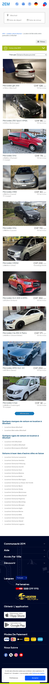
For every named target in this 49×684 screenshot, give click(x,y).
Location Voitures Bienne (14, 473)
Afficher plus (24, 414)
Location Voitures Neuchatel (15, 495)
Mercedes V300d (10, 263)
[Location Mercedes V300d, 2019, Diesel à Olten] (24, 248)
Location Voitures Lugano (14, 524)
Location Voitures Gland (13, 521)
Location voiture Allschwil (14, 33)
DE (36, 5)
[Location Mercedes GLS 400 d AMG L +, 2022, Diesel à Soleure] (24, 283)
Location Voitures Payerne (14, 499)
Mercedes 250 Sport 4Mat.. (15, 120)
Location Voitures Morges (14, 505)
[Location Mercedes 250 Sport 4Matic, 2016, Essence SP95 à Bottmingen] (24, 106)
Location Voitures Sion (13, 470)
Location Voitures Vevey (13, 489)
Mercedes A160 (9, 192)
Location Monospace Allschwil (16, 448)
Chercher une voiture (17, 5)
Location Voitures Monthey (15, 502)
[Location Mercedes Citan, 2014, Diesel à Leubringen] (24, 388)
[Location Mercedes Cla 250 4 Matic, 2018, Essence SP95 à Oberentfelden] (24, 318)
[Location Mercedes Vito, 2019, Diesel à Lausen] (24, 213)
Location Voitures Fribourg (14, 463)
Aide (30, 5)
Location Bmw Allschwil (13, 427)
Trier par (12, 55)
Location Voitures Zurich (14, 467)
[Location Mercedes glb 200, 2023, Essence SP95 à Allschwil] (24, 71)
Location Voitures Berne (13, 511)
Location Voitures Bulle (13, 476)
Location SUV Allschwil (13, 442)
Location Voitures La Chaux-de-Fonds (18, 483)
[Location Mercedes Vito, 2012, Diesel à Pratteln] (24, 141)
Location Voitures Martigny (15, 479)
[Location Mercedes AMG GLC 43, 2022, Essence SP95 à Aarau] (24, 353)
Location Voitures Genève (14, 460)
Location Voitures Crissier (14, 518)
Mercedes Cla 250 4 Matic (14, 333)
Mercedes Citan (9, 403)
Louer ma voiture (24, 5)
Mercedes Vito (9, 155)
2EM (3, 33)
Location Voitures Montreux (15, 492)
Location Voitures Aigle (13, 508)
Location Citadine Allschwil (14, 445)
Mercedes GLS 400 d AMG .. (15, 298)
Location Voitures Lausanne (15, 457)
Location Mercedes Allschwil (15, 430)
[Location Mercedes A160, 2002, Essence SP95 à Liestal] (24, 177)
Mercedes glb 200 (10, 85)
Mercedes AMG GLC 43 (13, 368)
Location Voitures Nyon (13, 486)
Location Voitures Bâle (13, 515)
